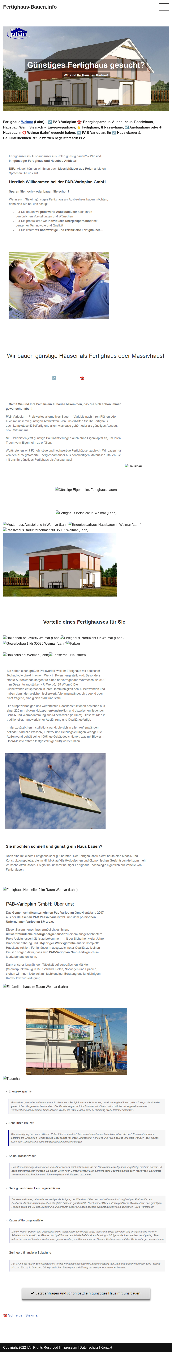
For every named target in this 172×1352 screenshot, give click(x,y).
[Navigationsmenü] (164, 6)
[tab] (35, 372)
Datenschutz (88, 1347)
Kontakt (106, 1347)
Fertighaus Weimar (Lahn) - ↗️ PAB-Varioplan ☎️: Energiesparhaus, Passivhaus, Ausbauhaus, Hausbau (81, 380)
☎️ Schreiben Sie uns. (20, 1315)
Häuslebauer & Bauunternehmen (35, 372)
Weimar (27, 122)
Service (16, 389)
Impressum (69, 1347)
